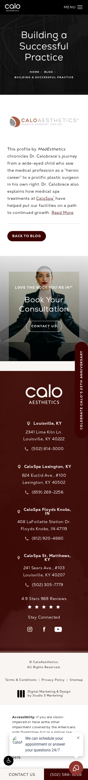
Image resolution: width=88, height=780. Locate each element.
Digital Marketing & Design (49, 693)
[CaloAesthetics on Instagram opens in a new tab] (30, 629)
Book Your (44, 299)
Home (34, 72)
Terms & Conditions (21, 680)
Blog (48, 72)
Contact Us (43, 326)
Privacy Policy (53, 680)
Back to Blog (26, 236)
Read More (63, 212)
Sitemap (76, 680)
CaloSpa (45, 198)
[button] (8, 761)
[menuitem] (30, 629)
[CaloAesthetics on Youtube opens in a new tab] (58, 629)
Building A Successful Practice (44, 77)
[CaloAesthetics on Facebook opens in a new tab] (44, 629)
